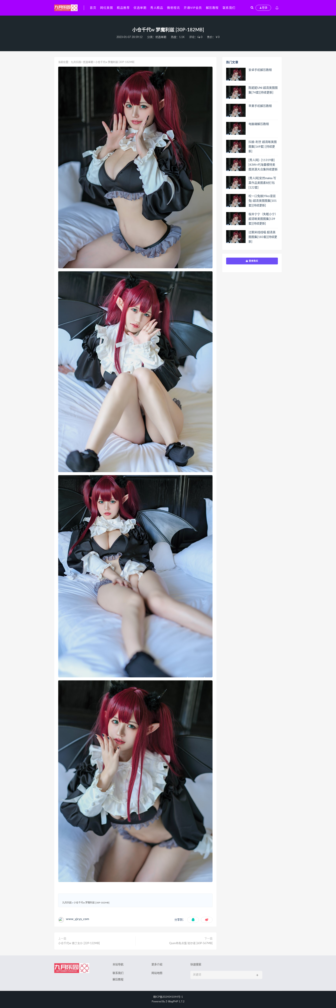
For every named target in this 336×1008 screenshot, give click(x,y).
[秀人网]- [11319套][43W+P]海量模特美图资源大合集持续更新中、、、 (263, 165)
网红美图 (106, 7)
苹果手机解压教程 (260, 106)
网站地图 (156, 973)
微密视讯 (173, 7)
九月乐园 (76, 62)
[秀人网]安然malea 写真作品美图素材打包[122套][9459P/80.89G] (262, 183)
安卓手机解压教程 (260, 70)
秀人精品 (156, 7)
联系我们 (229, 7)
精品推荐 (123, 7)
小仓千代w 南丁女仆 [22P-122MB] (79, 943)
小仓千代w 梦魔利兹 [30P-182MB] (91, 902)
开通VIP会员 (193, 7)
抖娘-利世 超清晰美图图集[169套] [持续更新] (262, 147)
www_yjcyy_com (77, 919)
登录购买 (253, 261)
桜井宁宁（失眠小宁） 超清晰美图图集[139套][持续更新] (263, 219)
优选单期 (140, 7)
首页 (93, 7)
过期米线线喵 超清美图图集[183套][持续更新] (262, 237)
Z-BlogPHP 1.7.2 (175, 1001)
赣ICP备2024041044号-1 (168, 997)
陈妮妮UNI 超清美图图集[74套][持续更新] (263, 90)
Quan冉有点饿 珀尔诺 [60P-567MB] (191, 943)
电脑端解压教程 (258, 124)
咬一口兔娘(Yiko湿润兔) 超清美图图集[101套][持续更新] (262, 201)
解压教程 (212, 7)
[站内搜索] (252, 7)
